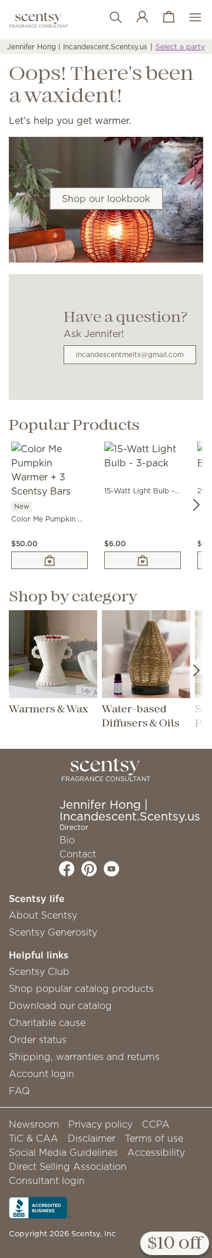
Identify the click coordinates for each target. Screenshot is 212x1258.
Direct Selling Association (68, 1166)
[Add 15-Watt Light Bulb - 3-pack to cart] (142, 560)
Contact (77, 853)
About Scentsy (43, 915)
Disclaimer (91, 1138)
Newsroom (34, 1124)
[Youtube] (111, 868)
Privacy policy (100, 1124)
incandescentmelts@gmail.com (130, 354)
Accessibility (156, 1152)
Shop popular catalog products (81, 988)
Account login (41, 1073)
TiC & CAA (33, 1138)
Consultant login (47, 1180)
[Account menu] (136, 17)
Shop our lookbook (106, 198)
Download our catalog (60, 1005)
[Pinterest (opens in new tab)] (89, 868)
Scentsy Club (39, 971)
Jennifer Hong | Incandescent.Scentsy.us (77, 47)
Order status (38, 1039)
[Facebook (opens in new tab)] (67, 868)
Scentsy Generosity (53, 932)
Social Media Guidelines (63, 1152)
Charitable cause (47, 1022)
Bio (67, 839)
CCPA (156, 1124)
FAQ (19, 1090)
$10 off (174, 1244)
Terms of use (154, 1138)
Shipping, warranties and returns (84, 1056)
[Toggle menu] (189, 17)
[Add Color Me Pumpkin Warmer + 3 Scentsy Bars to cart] (49, 560)
